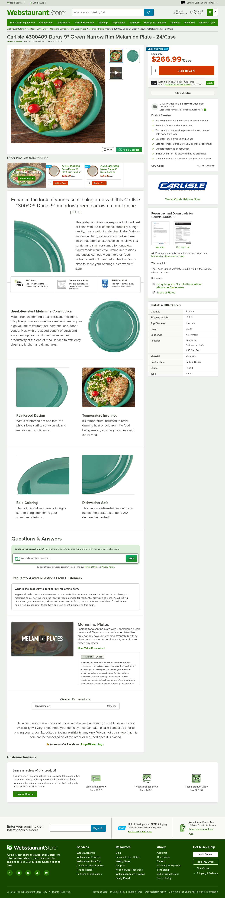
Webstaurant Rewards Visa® (178, 84)
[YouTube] (19, 873)
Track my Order (205, 861)
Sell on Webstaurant (168, 874)
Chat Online (203, 868)
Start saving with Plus (140, 831)
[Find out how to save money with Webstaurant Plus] (49, 166)
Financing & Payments (169, 865)
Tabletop (103, 22)
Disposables (118, 22)
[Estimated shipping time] (204, 109)
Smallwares (63, 22)
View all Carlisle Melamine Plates (182, 199)
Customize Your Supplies (90, 865)
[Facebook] (28, 873)
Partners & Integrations (89, 874)
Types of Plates (177, 292)
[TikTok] (37, 873)
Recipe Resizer (85, 869)
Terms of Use (91, 567)
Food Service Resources (129, 869)
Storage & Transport (155, 22)
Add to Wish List (183, 93)
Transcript (87, 657)
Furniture (135, 22)
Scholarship (163, 869)
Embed (99, 657)
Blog (118, 853)
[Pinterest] (46, 873)
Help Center (16, 3)
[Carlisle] (182, 186)
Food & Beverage (84, 22)
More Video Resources (90, 647)
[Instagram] (10, 873)
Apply (210, 83)
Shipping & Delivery (207, 873)
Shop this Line (26, 178)
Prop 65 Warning (91, 744)
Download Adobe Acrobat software (167, 256)
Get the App (38, 3)
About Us (162, 853)
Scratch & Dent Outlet (128, 857)
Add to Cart (60, 183)
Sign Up (98, 828)
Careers (161, 861)
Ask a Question (131, 149)
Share (109, 149)
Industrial (189, 22)
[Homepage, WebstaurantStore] (36, 12)
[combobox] (108, 12)
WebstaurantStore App (89, 861)
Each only (156, 53)
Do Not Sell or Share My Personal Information (193, 892)
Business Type (207, 22)
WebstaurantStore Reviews (130, 874)
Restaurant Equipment (22, 22)
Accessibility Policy (155, 892)
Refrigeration (46, 22)
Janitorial (175, 22)
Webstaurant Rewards (89, 857)
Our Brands (163, 857)
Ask (131, 558)
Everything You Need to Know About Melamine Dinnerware (181, 286)
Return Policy (164, 878)
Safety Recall (123, 878)
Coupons (121, 865)
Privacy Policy (107, 567)
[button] (116, 56)
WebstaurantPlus (86, 853)
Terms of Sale (100, 892)
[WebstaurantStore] (36, 847)
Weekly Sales (123, 861)
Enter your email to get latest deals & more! (24, 828)
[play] (42, 639)
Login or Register (25, 794)
